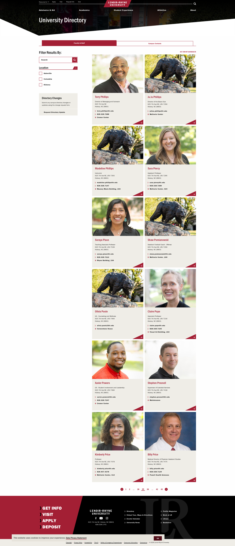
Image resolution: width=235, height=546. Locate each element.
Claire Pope (154, 311)
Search (44, 60)
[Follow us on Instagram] (107, 518)
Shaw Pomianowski (158, 239)
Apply (54, 2)
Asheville (48, 73)
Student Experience (123, 10)
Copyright (69, 542)
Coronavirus (143, 542)
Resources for (43, 2)
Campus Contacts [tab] (154, 43)
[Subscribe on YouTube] (101, 518)
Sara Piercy (154, 168)
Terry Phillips (102, 96)
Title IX (96, 542)
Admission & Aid (47, 10)
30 (148, 489)
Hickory (47, 85)
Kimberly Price (102, 454)
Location (43, 67)
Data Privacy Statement (76, 538)
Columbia (48, 79)
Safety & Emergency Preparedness (111, 542)
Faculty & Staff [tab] (79, 43)
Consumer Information (131, 542)
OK (158, 538)
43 (162, 489)
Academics (84, 10)
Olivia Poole (101, 311)
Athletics (161, 10)
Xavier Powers (102, 383)
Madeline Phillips (104, 168)
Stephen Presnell (157, 383)
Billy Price (153, 454)
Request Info (70, 2)
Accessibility (88, 542)
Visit (61, 2)
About (193, 10)
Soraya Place (102, 239)
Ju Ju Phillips (154, 97)
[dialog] (88, 537)
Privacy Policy (78, 542)
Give (79, 2)
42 (157, 489)
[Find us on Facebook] (95, 518)
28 (138, 489)
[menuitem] (47, 10)
